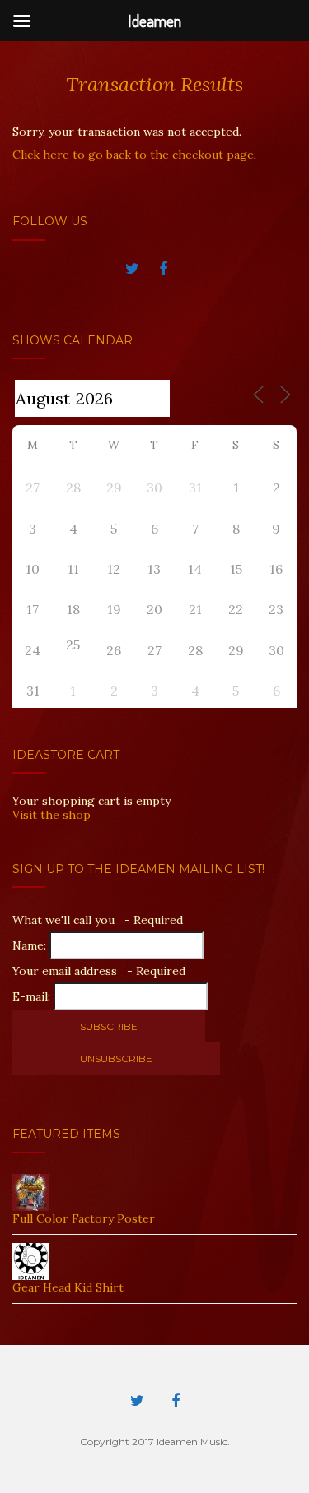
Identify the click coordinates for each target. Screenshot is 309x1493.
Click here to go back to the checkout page (133, 154)
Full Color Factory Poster (83, 1218)
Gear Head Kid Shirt (68, 1287)
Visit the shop (51, 814)
